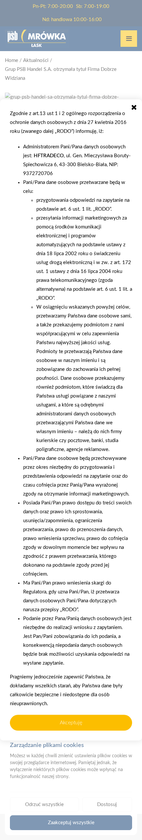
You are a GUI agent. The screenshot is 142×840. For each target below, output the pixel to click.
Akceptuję (71, 722)
